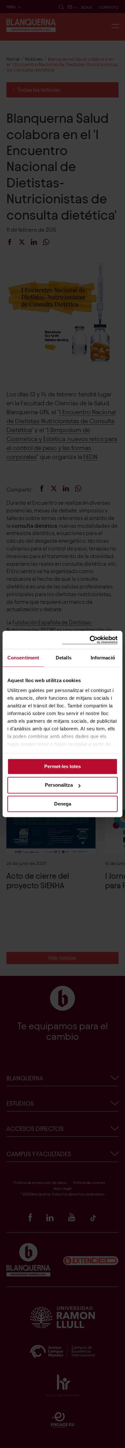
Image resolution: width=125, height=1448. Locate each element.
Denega (62, 803)
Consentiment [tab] (23, 657)
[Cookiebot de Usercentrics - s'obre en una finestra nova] (90, 639)
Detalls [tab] (63, 657)
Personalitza (59, 785)
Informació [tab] (103, 657)
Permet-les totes (62, 766)
